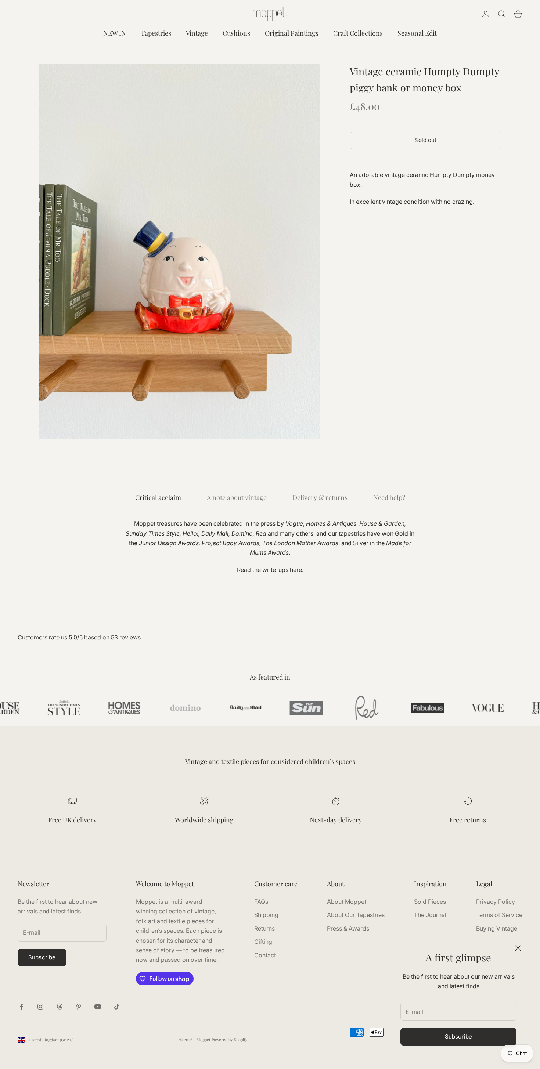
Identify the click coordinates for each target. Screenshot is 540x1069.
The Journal (430, 914)
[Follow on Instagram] (40, 1006)
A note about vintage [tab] (237, 497)
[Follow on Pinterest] (78, 1006)
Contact (265, 955)
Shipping (266, 914)
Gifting (263, 941)
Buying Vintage (496, 928)
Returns (264, 928)
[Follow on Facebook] (21, 1006)
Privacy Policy (495, 901)
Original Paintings (291, 33)
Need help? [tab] (389, 497)
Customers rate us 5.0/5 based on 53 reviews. (80, 637)
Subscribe (458, 1036)
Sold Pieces (430, 901)
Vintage (197, 33)
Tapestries (156, 33)
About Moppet (346, 901)
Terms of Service (499, 914)
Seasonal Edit (417, 33)
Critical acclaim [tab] (158, 497)
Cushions (236, 33)
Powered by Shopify (230, 1039)
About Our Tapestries (356, 914)
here (296, 569)
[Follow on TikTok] (116, 1006)
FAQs (261, 901)
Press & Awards (348, 928)
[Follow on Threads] (59, 1006)
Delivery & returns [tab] (320, 497)
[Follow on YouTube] (97, 1006)
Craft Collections (358, 33)
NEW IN (114, 33)
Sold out (425, 140)
